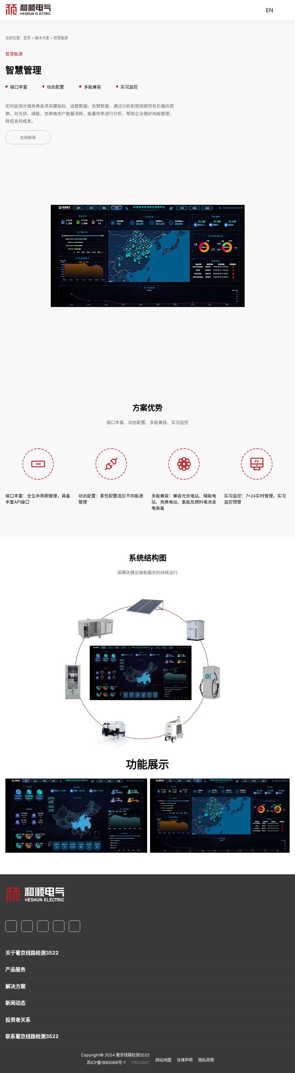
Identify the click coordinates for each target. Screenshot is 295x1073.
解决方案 (42, 38)
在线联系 (28, 137)
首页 (27, 38)
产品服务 (15, 969)
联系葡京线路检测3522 (32, 1036)
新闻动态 (15, 1003)
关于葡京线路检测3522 (32, 953)
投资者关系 (18, 1019)
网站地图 (163, 1060)
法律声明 (184, 1060)
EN (269, 10)
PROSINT (140, 1062)
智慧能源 (61, 38)
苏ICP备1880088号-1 (106, 1062)
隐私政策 (206, 1060)
